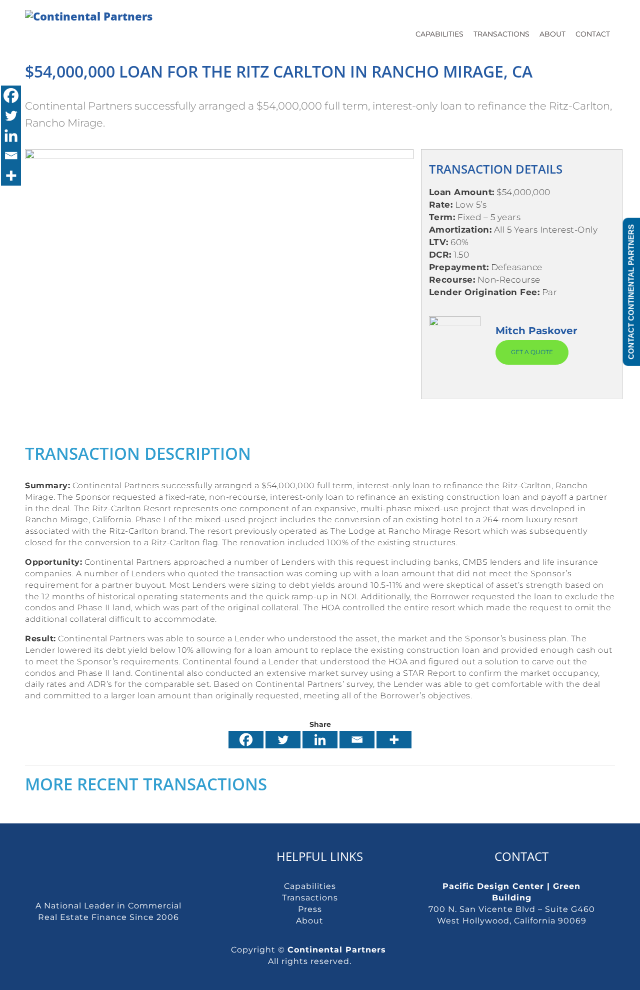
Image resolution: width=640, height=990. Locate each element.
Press (310, 909)
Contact (593, 34)
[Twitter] (283, 739)
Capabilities (440, 34)
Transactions (502, 34)
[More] (394, 739)
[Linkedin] (320, 739)
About (553, 34)
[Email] (357, 739)
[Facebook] (246, 739)
